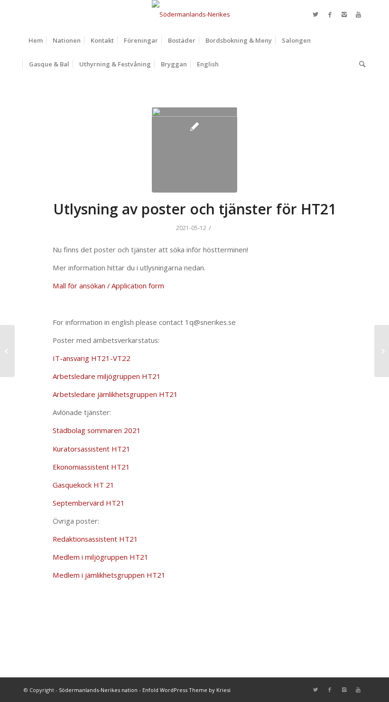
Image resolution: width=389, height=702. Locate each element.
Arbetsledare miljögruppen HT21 (107, 376)
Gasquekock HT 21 (83, 485)
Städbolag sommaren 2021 (97, 430)
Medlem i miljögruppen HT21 (100, 557)
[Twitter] (315, 14)
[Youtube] (358, 14)
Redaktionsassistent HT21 (95, 539)
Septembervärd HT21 (89, 503)
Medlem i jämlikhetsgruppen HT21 (109, 575)
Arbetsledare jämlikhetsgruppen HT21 (115, 394)
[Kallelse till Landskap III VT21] (7, 351)
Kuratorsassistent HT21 (91, 448)
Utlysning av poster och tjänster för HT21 (194, 209)
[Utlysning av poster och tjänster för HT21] (194, 150)
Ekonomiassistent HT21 (91, 466)
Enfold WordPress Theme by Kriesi (186, 689)
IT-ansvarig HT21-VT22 (91, 358)
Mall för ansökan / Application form (108, 285)
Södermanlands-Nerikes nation (98, 689)
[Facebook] (330, 14)
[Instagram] (344, 14)
